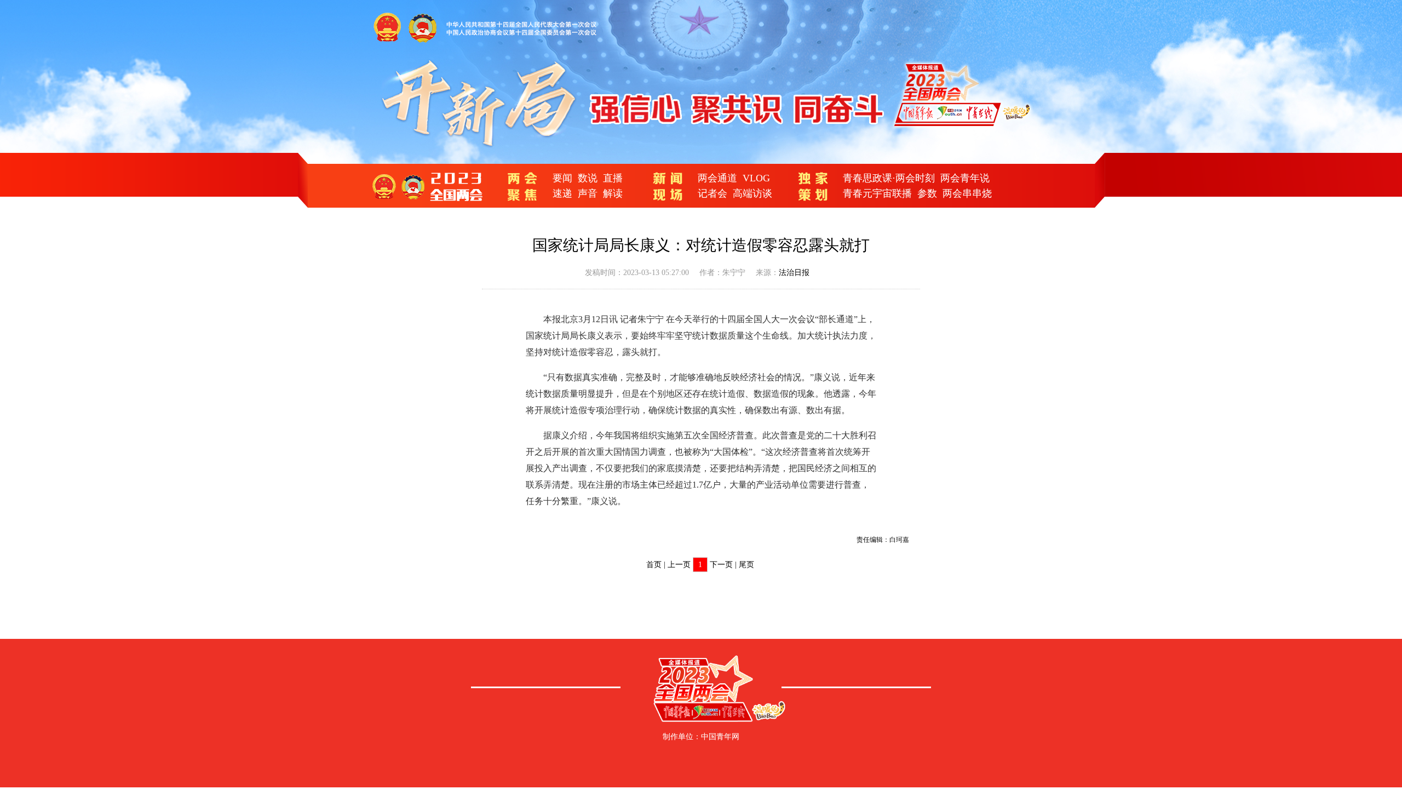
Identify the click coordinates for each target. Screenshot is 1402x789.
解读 (613, 193)
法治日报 (794, 272)
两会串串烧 (967, 193)
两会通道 (717, 178)
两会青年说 (965, 178)
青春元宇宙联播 (877, 193)
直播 (613, 178)
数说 (587, 178)
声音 (587, 193)
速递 (562, 193)
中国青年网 (720, 737)
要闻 (562, 178)
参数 (927, 193)
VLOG (756, 178)
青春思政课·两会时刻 (889, 178)
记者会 (712, 193)
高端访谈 (752, 193)
